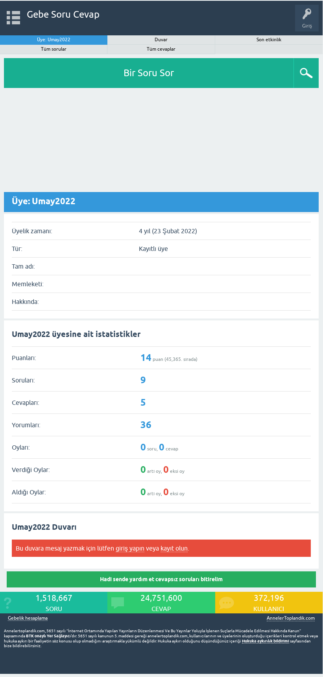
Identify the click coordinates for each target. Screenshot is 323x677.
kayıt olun (174, 548)
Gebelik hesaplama (28, 618)
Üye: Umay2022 (53, 39)
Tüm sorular (53, 49)
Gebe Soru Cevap (63, 14)
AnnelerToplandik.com (291, 618)
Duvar (161, 39)
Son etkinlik (269, 39)
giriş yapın (130, 548)
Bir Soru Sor (149, 73)
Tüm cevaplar (161, 49)
